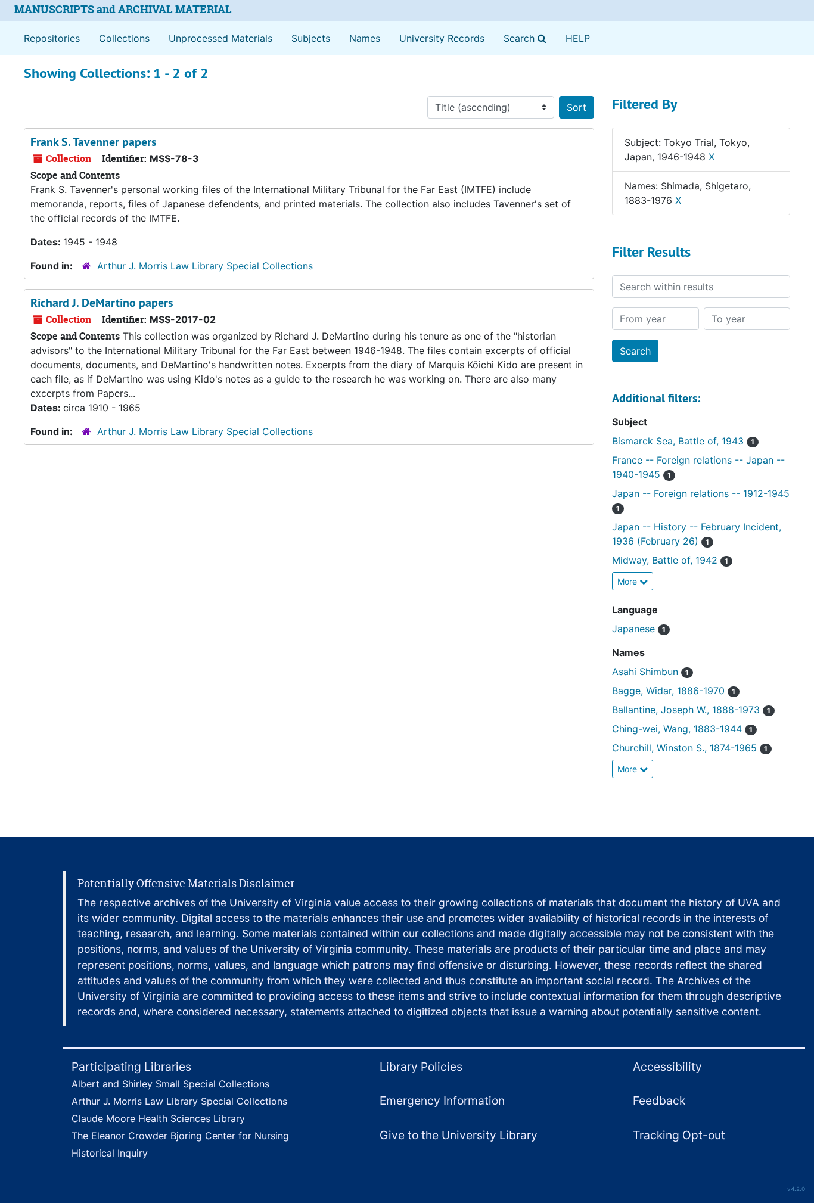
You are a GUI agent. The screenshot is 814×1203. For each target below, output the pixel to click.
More (628, 581)
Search (527, 38)
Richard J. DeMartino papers (101, 302)
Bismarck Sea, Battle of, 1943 (683, 441)
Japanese (639, 629)
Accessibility (667, 1066)
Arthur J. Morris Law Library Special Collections (205, 266)
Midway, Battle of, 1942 (670, 560)
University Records (441, 38)
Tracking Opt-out (679, 1135)
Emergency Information (442, 1100)
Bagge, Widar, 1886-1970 (673, 691)
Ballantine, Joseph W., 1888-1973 (691, 710)
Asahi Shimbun (650, 671)
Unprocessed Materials (220, 38)
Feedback (659, 1100)
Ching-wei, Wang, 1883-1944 (682, 729)
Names (364, 38)
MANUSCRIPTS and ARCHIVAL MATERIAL (123, 9)
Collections (124, 38)
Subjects (310, 38)
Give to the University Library (459, 1135)
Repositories (52, 38)
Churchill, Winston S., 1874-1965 (690, 748)
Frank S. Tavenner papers (93, 142)
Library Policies (421, 1066)
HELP (578, 38)
